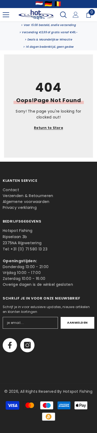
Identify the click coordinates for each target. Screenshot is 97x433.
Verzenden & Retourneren (28, 195)
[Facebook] (10, 345)
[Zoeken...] (63, 15)
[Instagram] (27, 345)
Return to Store (48, 127)
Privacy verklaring (20, 207)
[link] (48, 25)
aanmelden (77, 322)
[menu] (6, 15)
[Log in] (76, 15)
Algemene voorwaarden (26, 201)
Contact (11, 190)
